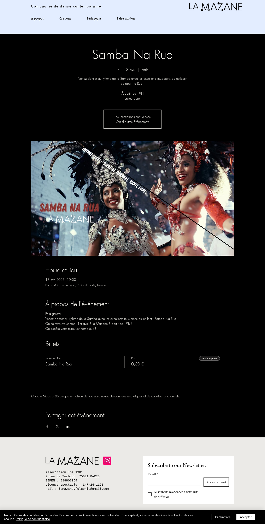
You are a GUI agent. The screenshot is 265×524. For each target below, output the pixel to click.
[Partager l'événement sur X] (57, 426)
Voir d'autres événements (132, 121)
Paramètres (222, 517)
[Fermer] (260, 517)
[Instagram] (107, 461)
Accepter (246, 517)
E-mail (153, 474)
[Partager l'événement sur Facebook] (47, 426)
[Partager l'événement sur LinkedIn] (68, 426)
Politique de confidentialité (33, 519)
